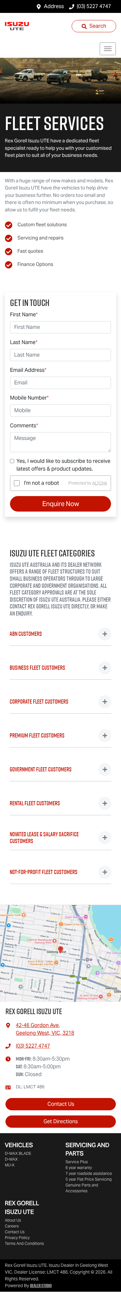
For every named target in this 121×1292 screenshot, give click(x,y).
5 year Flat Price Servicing (89, 1179)
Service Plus (77, 1161)
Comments (24, 425)
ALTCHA (99, 483)
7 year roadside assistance (89, 1173)
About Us (13, 1220)
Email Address (28, 370)
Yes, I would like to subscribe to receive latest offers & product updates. (63, 465)
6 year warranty (79, 1167)
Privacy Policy (17, 1237)
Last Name (23, 342)
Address (54, 6)
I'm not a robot (41, 483)
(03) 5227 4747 (94, 6)
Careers (12, 1226)
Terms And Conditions (24, 1243)
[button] (108, 48)
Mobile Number (29, 397)
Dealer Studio (41, 1285)
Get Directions (61, 1121)
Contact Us (60, 1104)
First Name (24, 314)
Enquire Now (60, 504)
